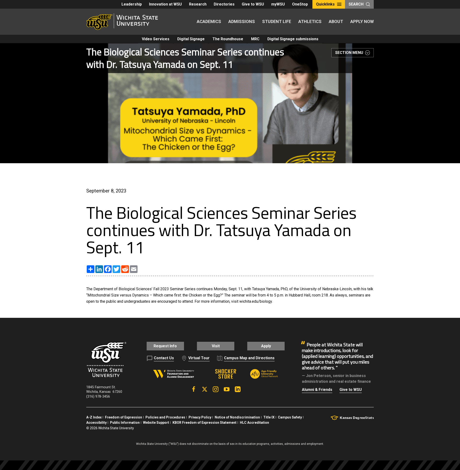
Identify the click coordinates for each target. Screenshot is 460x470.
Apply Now (362, 21)
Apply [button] (266, 346)
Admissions (241, 21)
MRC (255, 39)
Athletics (310, 21)
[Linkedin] (238, 389)
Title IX (269, 417)
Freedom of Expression (123, 417)
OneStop (300, 4)
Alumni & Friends (317, 389)
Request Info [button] (165, 346)
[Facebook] (193, 389)
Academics (209, 21)
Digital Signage (191, 39)
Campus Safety (290, 417)
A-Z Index (94, 417)
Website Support (156, 422)
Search (356, 4)
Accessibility (96, 422)
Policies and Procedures (165, 417)
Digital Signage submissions (292, 39)
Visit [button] (216, 346)
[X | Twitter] (204, 389)
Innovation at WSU (165, 4)
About (336, 21)
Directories (224, 4)
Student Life (276, 21)
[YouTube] (227, 389)
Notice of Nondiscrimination (237, 417)
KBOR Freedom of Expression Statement (204, 422)
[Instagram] (215, 389)
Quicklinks (325, 4)
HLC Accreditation (254, 422)
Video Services (155, 39)
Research (198, 4)
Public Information (125, 422)
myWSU (278, 4)
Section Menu (349, 52)
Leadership (131, 4)
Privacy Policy (200, 417)
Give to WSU (253, 4)
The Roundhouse (228, 39)
